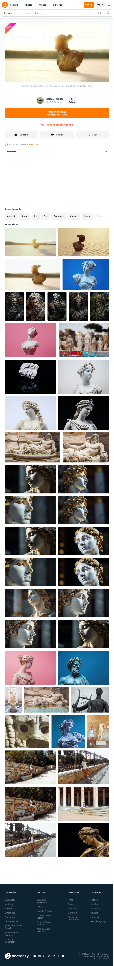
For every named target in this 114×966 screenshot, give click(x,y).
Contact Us (72, 902)
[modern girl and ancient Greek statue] (98, 730)
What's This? (32, 144)
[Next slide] (102, 214)
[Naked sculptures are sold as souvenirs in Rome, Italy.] (84, 339)
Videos (42, 4)
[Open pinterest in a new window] (49, 955)
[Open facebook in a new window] (35, 955)
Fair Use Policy (98, 957)
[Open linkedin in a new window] (44, 955)
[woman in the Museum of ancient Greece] (83, 766)
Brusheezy (10, 898)
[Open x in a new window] (58, 955)
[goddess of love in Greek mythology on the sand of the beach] (30, 241)
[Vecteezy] (5, 5)
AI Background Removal (12, 932)
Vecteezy (9, 902)
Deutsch (92, 911)
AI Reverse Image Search (12, 925)
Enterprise (10, 911)
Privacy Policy (101, 955)
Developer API (12, 920)
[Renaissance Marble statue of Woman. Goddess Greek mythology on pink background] (30, 339)
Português (93, 907)
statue (87, 214)
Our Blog (71, 911)
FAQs (69, 898)
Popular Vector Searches (43, 917)
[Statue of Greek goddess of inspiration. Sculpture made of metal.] (90, 698)
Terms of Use (86, 955)
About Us (71, 907)
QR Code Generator (10, 939)
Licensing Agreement (41, 899)
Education (10, 915)
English (92, 898)
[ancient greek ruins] (30, 766)
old (45, 214)
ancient (11, 214)
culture (74, 214)
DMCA (39, 905)
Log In (100, 4)
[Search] (99, 13)
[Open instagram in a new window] (39, 955)
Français (92, 915)
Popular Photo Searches (43, 924)
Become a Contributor (72, 917)
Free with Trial (57, 113)
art (35, 214)
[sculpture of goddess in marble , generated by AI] (14, 305)
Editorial (57, 4)
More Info (11, 150)
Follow (72, 102)
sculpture (59, 214)
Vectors (14, 4)
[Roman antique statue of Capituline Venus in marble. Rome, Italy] (13, 698)
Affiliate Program (40, 911)
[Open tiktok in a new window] (54, 955)
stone (24, 214)
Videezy (8, 907)
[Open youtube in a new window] (63, 955)
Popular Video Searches (43, 931)
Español (92, 902)
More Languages (96, 920)
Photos (28, 4)
